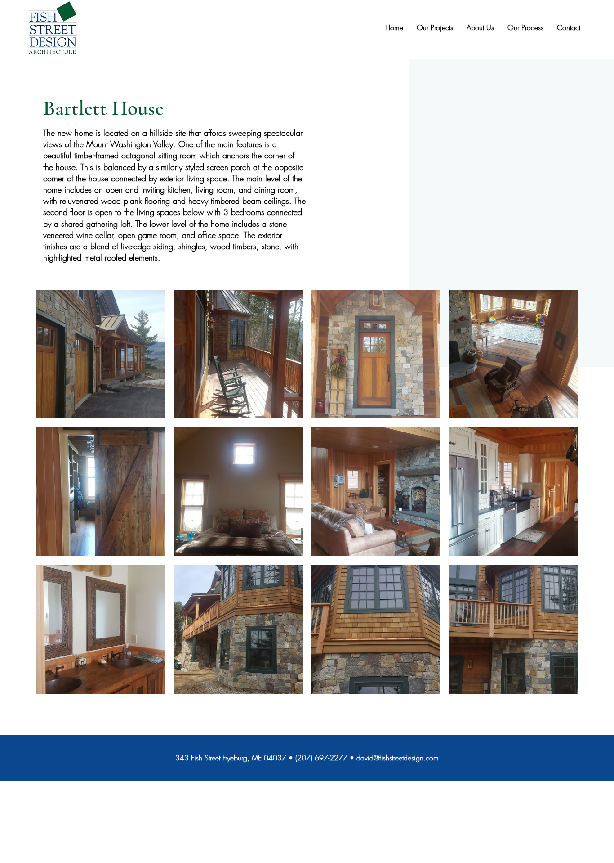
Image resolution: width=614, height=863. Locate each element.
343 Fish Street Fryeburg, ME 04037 (230, 758)
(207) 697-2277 (321, 758)
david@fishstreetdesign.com (397, 758)
